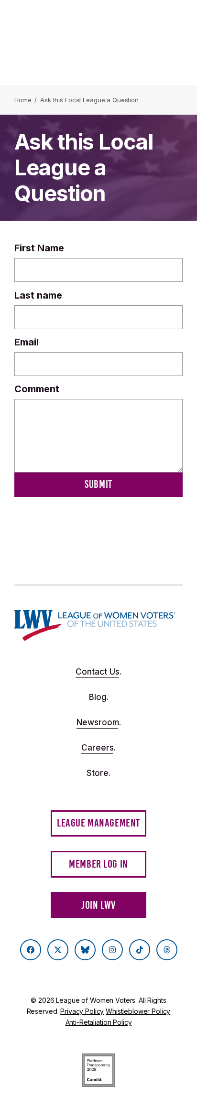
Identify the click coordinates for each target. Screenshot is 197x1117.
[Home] (94, 625)
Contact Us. (98, 672)
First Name (39, 248)
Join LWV (98, 905)
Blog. (99, 697)
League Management (98, 823)
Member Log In (98, 864)
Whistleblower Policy (138, 1011)
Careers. (98, 747)
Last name (38, 295)
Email (26, 342)
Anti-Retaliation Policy (99, 1022)
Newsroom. (99, 722)
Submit (98, 484)
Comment (36, 389)
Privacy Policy (82, 1011)
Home (22, 100)
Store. (98, 773)
